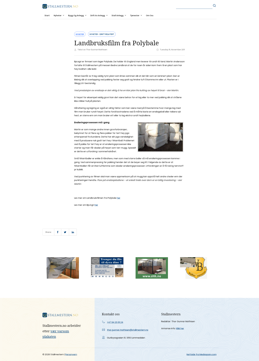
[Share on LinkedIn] (73, 232)
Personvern (71, 354)
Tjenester (135, 15)
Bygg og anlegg (76, 15)
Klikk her (180, 328)
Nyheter (58, 15)
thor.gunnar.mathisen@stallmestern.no (127, 329)
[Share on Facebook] (57, 232)
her (118, 198)
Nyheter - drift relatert (102, 34)
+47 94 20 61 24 (115, 322)
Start (47, 15)
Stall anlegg (118, 15)
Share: (48, 232)
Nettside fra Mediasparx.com (202, 354)
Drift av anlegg (97, 15)
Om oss (149, 15)
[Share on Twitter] (65, 232)
